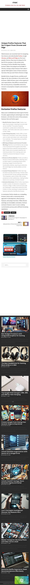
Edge (16, 58)
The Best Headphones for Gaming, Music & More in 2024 (13, 364)
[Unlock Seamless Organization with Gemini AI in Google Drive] (15, 449)
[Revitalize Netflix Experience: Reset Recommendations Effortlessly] (15, 567)
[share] (24, 244)
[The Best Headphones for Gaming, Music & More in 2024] (15, 361)
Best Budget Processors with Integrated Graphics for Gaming (13, 335)
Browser (7, 212)
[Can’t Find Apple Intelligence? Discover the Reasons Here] (15, 508)
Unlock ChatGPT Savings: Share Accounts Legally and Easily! (12, 482)
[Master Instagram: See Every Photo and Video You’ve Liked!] (15, 537)
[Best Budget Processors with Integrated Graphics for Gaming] (15, 331)
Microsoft (12, 58)
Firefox (20, 56)
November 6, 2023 (6, 50)
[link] (5, 244)
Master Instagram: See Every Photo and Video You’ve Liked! (14, 541)
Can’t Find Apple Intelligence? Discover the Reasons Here (12, 511)
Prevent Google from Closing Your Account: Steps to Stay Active (13, 423)
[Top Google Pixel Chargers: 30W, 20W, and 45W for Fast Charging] (15, 390)
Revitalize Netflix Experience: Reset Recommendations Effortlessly (14, 570)
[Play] (25, 238)
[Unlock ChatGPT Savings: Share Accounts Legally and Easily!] (15, 478)
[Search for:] (15, 265)
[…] (13, 401)
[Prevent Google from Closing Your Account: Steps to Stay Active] (15, 419)
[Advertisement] (15, 26)
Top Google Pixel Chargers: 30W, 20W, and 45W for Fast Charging (14, 393)
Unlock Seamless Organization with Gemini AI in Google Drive (14, 452)
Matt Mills (14, 50)
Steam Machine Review (14, 244)
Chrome (3, 58)
